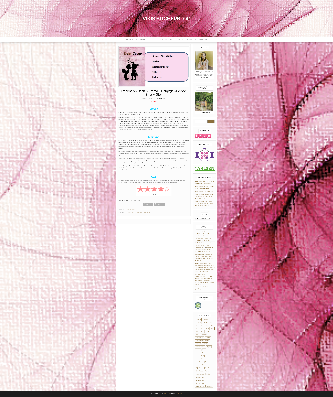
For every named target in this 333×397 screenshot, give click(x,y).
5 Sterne (205, 322)
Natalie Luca (209, 368)
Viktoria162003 (160, 98)
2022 (197, 331)
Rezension (132, 209)
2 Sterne (198, 319)
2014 (197, 325)
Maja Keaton (199, 368)
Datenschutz (191, 40)
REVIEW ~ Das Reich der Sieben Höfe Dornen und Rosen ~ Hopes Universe (204, 245)
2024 (207, 331)
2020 (207, 328)
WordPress (166, 393)
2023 (202, 331)
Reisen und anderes (165, 40)
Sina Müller (140, 212)
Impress (198, 350)
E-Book (127, 209)
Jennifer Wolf (200, 356)
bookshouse (199, 337)
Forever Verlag (200, 347)
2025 (197, 334)
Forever (205, 344)
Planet (207, 371)
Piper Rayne (199, 371)
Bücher (152, 40)
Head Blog (179, 393)
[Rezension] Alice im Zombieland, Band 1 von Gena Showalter (204, 258)
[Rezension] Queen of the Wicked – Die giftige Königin (204, 287)
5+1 (211, 322)
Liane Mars (208, 362)
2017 (212, 325)
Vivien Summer (200, 386)
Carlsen (208, 337)
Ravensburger (200, 374)
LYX (203, 365)
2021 (212, 328)
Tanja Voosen (200, 377)
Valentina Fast (200, 383)
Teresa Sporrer (200, 380)
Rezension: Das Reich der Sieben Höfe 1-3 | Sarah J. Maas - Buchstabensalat (204, 234)
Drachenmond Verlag (202, 341)
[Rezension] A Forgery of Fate (204, 191)
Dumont (198, 344)
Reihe (208, 374)
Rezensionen (141, 40)
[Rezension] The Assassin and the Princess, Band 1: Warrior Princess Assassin (204, 196)
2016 (207, 325)
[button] (148, 204)
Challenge (180, 40)
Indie (203, 350)
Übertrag (147, 212)
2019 (202, 328)
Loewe (198, 365)
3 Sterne (205, 319)
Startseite (130, 40)
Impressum (203, 40)
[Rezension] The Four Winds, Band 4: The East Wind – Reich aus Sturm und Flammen (204, 203)
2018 (197, 328)
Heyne (209, 347)
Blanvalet (203, 334)
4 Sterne (133, 212)
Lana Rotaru (199, 362)
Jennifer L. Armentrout (202, 353)
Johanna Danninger (202, 359)
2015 (128, 212)
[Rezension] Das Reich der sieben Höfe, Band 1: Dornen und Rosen (204, 238)
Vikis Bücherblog (166, 19)
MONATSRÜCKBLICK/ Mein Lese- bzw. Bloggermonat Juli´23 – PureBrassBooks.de (204, 265)
